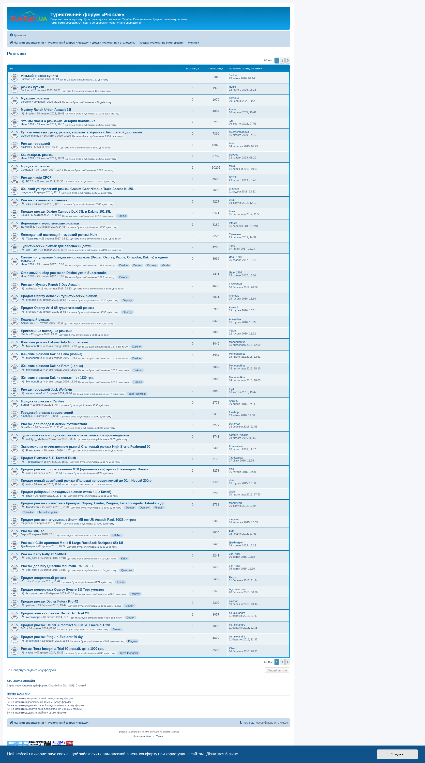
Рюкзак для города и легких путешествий (54, 424)
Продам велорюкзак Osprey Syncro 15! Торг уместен (62, 589)
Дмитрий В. (28, 226)
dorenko (26, 101)
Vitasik (233, 223)
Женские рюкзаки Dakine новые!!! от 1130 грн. (57, 378)
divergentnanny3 (31, 135)
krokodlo (31, 299)
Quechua (126, 570)
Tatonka (28, 512)
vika (28, 204)
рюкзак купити (32, 87)
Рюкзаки (16, 53)
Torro (232, 245)
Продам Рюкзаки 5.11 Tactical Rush (48, 458)
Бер (23, 534)
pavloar (30, 605)
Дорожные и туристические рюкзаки (50, 223)
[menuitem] (17, 35)
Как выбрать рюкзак (37, 155)
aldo (28, 473)
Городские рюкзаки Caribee (42, 401)
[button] (287, 61)
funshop (25, 415)
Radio (232, 86)
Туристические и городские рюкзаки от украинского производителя (75, 435)
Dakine (122, 215)
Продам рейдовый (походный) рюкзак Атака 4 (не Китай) (66, 492)
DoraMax (26, 427)
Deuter (137, 265)
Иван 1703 (27, 124)
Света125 (27, 169)
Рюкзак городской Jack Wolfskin (46, 389)
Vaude (165, 265)
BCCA (29, 181)
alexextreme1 (34, 393)
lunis (231, 143)
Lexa (24, 214)
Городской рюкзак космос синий (47, 412)
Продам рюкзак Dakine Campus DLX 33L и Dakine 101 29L (66, 211)
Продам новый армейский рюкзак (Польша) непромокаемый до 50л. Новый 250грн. (87, 480)
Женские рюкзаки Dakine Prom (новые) (52, 366)
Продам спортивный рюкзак (43, 578)
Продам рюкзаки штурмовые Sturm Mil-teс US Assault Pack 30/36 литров (78, 520)
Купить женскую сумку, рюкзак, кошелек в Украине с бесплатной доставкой (81, 132)
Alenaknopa (33, 617)
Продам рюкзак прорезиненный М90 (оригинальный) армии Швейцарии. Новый (85, 469)
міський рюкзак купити (39, 76)
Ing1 (231, 389)
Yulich (24, 334)
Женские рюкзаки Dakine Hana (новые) (51, 354)
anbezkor (31, 288)
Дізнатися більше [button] (222, 754)
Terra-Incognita (48, 512)
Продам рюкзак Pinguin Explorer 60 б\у (52, 637)
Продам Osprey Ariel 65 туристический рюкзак (57, 308)
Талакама (32, 238)
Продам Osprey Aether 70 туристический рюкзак (59, 296)
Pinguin (158, 507)
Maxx (232, 165)
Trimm (120, 582)
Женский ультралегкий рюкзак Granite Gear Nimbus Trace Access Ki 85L (77, 189)
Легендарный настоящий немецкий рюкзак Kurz (59, 235)
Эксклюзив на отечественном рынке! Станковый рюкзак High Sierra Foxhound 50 (85, 446)
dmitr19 (25, 146)
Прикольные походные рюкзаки (46, 331)
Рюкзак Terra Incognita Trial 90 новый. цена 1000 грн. (62, 649)
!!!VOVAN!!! (236, 284)
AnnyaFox (27, 322)
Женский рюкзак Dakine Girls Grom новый (54, 342)
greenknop (32, 640)
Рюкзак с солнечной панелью (44, 200)
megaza (25, 523)
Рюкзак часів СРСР (36, 177)
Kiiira (232, 648)
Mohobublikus (34, 346)
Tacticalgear (33, 461)
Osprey (151, 265)
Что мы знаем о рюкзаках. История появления (58, 121)
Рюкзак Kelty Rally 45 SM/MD (43, 554)
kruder (30, 113)
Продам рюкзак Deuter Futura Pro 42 (49, 601)
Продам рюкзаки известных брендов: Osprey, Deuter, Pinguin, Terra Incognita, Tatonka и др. (93, 503)
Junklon (25, 79)
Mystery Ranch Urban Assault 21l (46, 109)
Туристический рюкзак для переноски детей (56, 246)
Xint (231, 120)
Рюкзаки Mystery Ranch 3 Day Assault (50, 284)
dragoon (26, 192)
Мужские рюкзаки (35, 98)
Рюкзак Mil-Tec (32, 531)
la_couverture (34, 593)
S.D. (23, 628)
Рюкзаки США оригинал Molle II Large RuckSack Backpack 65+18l (72, 543)
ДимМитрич (28, 546)
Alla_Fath (31, 249)
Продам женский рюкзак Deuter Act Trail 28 (55, 613)
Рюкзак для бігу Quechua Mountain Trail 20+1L (57, 566)
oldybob (233, 154)
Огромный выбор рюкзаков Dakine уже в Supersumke (63, 273)
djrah (29, 495)
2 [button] (282, 60)
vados (29, 652)
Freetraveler (33, 450)
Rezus (25, 581)
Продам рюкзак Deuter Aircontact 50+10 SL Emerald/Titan (65, 625)
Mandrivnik (32, 507)
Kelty (124, 558)
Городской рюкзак (35, 166)
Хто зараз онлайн (21, 680)
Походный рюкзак (35, 319)
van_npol (31, 557)
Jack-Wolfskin (137, 393)
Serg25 (25, 404)
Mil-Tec (116, 535)
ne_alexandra (237, 612)
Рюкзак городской (35, 143)
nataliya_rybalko (36, 439)
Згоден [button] (397, 754)
